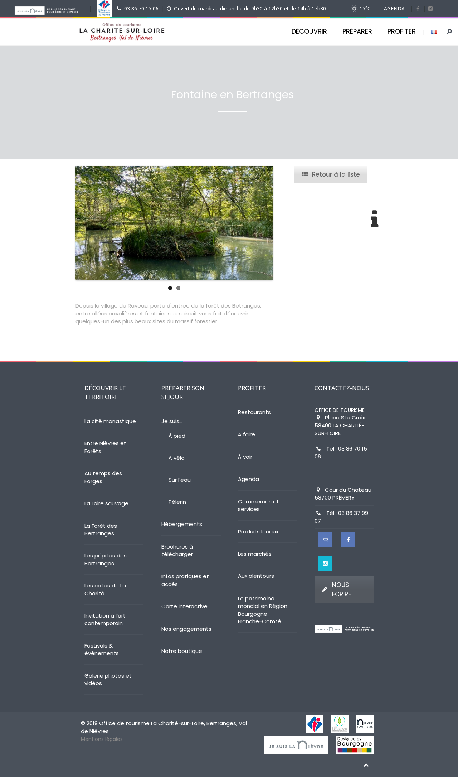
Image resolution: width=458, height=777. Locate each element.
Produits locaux (258, 531)
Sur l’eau (180, 479)
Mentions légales (102, 739)
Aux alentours (256, 576)
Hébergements (181, 524)
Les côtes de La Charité (105, 589)
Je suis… (171, 421)
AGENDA (394, 8)
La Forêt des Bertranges (100, 529)
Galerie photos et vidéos (108, 679)
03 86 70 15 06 (141, 8)
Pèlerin (177, 502)
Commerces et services (258, 505)
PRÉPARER (357, 31)
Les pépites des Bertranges (105, 559)
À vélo (177, 458)
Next (284, 223)
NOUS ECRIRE (341, 590)
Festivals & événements (101, 649)
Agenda (248, 479)
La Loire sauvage (106, 503)
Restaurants (254, 412)
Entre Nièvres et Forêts (105, 446)
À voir (245, 457)
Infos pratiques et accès (185, 579)
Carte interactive (184, 606)
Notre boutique (181, 651)
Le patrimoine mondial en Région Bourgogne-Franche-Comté (262, 610)
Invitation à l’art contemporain (105, 619)
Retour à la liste (336, 174)
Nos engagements (186, 629)
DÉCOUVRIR (309, 31)
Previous (65, 223)
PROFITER (402, 31)
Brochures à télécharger (177, 550)
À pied (177, 435)
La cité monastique (110, 421)
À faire (246, 434)
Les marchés (255, 553)
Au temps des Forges (103, 477)
